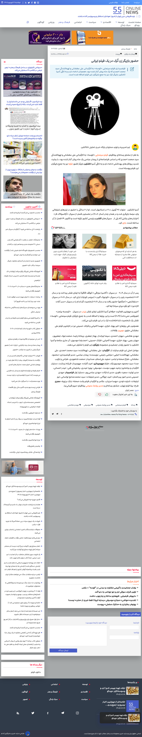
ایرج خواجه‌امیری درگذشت (31, 440)
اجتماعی (78, 22)
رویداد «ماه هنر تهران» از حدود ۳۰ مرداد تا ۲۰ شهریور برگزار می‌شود (24, 431)
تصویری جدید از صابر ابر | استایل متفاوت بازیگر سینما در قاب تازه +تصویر (23, 263)
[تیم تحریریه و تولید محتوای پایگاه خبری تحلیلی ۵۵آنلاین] (135, 147)
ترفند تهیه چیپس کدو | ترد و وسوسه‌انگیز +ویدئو (116, 717)
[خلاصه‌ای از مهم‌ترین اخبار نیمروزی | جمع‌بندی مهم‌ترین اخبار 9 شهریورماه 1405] (132, 706)
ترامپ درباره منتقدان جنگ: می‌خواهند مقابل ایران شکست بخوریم (22, 576)
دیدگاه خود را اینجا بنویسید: (96, 622)
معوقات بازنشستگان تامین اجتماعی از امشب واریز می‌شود (22, 531)
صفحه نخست (134, 22)
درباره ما (137, 2)
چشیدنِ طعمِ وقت (33, 446)
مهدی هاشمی (73, 405)
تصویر (26, 699)
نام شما (136, 622)
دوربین (121, 330)
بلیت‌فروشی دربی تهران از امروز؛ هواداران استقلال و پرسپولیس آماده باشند (22, 514)
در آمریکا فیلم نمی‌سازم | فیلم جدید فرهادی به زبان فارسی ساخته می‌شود (22, 320)
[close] (137, 710)
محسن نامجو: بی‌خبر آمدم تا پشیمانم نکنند (25, 213)
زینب (83, 311)
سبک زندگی (126, 25)
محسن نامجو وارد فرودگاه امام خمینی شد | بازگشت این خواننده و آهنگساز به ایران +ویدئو (22, 252)
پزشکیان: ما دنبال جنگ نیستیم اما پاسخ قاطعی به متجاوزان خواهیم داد (22, 584)
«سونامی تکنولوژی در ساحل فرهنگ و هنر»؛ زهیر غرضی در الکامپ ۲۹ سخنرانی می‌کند (23, 69)
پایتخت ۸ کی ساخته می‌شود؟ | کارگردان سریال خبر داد (23, 231)
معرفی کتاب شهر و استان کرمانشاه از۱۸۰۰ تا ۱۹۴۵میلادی (25, 330)
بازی (124, 223)
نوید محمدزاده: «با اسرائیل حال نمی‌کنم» (25, 381)
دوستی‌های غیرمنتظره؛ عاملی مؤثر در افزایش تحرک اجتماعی (22, 539)
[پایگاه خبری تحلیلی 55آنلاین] (127, 10)
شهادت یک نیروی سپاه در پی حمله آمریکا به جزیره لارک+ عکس (111, 16)
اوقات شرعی (113, 2)
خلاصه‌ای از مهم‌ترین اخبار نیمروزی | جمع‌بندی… (113, 703)
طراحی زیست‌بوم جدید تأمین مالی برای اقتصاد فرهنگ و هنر (24, 389)
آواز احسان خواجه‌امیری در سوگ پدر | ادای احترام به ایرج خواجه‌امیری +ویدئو (22, 421)
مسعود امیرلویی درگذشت (31, 413)
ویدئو (138, 25)
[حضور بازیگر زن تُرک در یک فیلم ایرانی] (58, 414)
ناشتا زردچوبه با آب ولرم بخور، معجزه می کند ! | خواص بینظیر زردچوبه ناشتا (24, 604)
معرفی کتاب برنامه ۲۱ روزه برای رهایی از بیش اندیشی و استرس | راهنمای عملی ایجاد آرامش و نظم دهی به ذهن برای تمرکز (22, 644)
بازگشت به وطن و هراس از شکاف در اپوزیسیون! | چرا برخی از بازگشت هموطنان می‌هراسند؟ (24, 171)
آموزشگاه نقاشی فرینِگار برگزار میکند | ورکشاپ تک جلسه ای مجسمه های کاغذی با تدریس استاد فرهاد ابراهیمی (22, 276)
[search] (27, 22)
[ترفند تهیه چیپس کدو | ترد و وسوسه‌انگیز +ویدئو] (134, 718)
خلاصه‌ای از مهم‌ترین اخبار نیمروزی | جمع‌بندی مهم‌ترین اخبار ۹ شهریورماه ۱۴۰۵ (24, 493)
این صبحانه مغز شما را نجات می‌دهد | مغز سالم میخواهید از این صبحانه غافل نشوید (23, 613)
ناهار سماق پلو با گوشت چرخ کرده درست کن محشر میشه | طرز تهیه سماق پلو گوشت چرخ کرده (22, 548)
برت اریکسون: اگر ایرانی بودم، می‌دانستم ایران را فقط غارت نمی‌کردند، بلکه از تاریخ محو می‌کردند (24, 103)
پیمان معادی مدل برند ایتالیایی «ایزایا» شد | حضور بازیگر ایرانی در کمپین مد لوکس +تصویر (22, 347)
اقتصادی (107, 22)
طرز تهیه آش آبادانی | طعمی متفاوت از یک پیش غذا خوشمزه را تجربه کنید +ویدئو (22, 634)
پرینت (118, 54)
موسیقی (87, 405)
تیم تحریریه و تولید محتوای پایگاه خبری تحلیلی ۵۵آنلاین (105, 147)
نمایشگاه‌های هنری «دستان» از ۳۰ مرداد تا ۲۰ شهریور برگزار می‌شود (24, 288)
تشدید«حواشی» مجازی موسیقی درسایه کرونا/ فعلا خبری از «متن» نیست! (102, 600)
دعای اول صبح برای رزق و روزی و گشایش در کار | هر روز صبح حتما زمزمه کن (21, 621)
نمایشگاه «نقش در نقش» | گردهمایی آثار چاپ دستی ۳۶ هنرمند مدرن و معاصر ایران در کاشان (23, 242)
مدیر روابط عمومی (94, 385)
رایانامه (136, 632)
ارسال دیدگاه (63, 650)
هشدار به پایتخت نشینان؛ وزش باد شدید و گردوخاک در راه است (21, 506)
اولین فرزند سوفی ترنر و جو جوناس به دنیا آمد (115, 591)
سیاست (93, 22)
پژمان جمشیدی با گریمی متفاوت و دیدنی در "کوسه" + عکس (109, 587)
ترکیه (70, 164)
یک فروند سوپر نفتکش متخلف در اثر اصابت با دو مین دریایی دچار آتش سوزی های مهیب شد (23, 556)
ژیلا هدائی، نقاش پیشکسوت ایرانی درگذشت (24, 452)
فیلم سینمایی (101, 155)
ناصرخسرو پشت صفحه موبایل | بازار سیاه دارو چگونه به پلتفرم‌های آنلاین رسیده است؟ (24, 137)
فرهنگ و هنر (64, 22)
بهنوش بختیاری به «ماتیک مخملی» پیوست (116, 604)
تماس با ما (125, 2)
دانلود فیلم (36, 672)
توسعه (122, 22)
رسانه (133, 405)
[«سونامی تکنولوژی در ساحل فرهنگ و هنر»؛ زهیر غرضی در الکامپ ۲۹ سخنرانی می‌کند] (22, 85)
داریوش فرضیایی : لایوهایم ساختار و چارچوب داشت (113, 596)
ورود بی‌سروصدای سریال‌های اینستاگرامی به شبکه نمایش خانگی (22, 309)
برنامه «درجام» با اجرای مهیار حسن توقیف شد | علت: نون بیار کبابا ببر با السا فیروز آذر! (23, 299)
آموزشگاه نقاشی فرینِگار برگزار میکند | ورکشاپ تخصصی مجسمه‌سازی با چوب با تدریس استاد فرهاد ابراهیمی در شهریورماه (23, 402)
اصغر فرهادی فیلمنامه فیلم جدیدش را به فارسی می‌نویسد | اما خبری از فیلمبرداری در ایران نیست (23, 373)
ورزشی (52, 22)
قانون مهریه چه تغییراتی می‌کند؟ (28, 499)
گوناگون (41, 22)
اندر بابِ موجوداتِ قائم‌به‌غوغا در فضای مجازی (24, 339)
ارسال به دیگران (129, 54)
